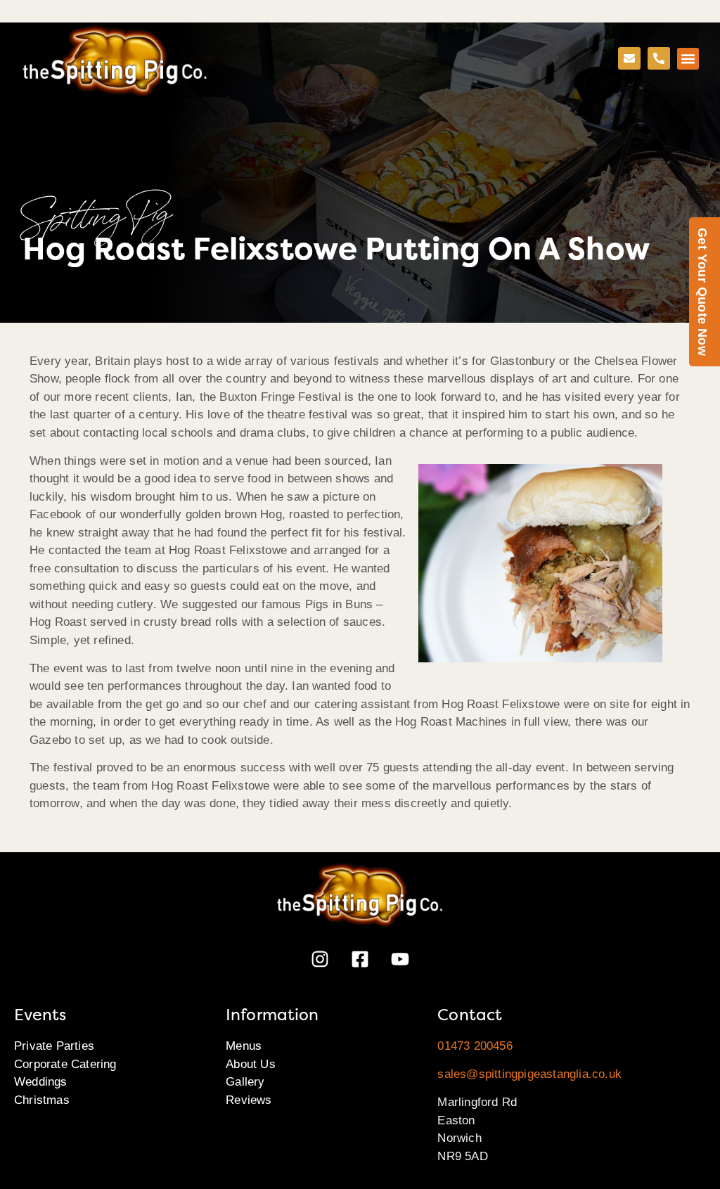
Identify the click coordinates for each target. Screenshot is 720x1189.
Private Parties (54, 1046)
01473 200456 (474, 1046)
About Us (251, 1064)
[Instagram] (320, 959)
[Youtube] (400, 959)
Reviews (248, 1100)
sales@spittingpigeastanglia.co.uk (529, 1074)
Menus (244, 1046)
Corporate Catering (65, 1064)
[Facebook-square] (360, 959)
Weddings (41, 1081)
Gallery (245, 1081)
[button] (688, 59)
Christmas (42, 1100)
